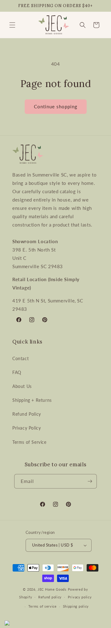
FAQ (16, 372)
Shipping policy (76, 606)
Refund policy (50, 597)
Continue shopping (55, 106)
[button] (12, 25)
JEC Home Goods (52, 589)
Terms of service (42, 606)
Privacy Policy (26, 427)
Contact (20, 358)
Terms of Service (29, 442)
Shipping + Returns (32, 400)
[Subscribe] (90, 481)
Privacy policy (80, 597)
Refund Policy (26, 414)
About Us (22, 386)
